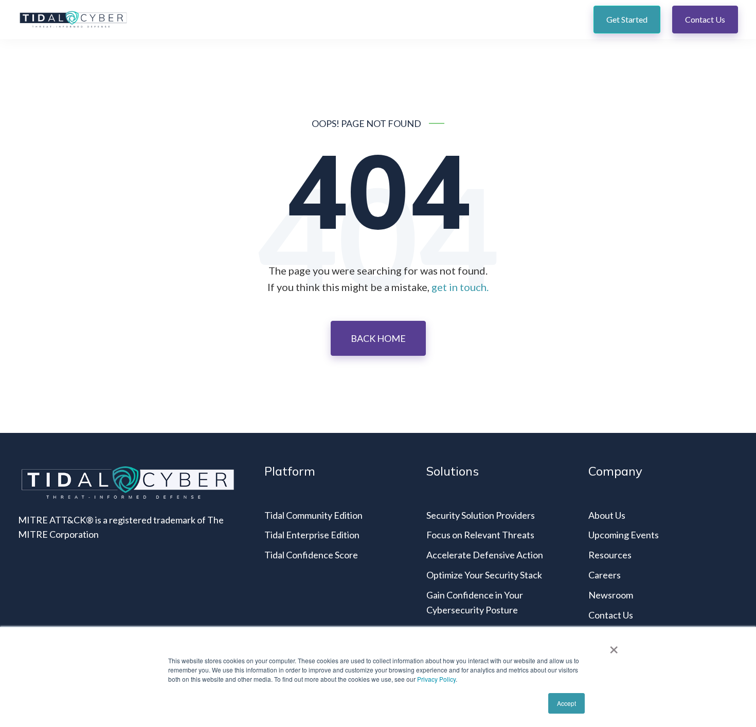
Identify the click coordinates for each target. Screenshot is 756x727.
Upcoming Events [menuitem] (623, 534)
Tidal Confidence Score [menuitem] (311, 554)
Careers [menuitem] (604, 574)
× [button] (614, 646)
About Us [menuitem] (606, 515)
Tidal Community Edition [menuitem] (313, 515)
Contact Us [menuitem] (610, 615)
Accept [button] (566, 703)
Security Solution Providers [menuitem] (480, 515)
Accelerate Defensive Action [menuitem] (484, 554)
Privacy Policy (436, 679)
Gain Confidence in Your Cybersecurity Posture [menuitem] (474, 602)
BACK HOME (378, 338)
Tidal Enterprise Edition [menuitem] (311, 534)
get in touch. (460, 287)
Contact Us (705, 19)
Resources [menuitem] (610, 554)
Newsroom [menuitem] (610, 595)
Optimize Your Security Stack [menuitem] (484, 574)
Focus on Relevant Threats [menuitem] (480, 534)
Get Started (626, 19)
